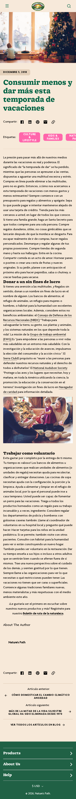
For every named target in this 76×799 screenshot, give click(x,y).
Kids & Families (53, 137)
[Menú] (7, 6)
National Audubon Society (50, 368)
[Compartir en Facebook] (22, 122)
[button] (69, 6)
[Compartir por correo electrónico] (45, 122)
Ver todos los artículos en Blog (36, 725)
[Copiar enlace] (53, 122)
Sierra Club (10, 358)
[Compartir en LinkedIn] (30, 122)
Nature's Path (42, 793)
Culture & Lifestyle (30, 137)
